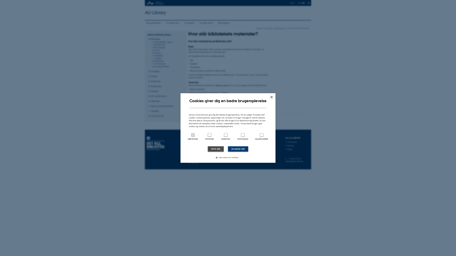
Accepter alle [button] (238, 149)
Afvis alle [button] (215, 149)
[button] (228, 157)
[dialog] (228, 128)
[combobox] (271, 97)
